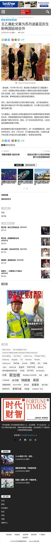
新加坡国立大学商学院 (29, 375)
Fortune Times (40, 356)
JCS (21, 359)
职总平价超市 (17, 385)
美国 (36, 380)
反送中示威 (31, 367)
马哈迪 (26, 389)
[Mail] (30, 440)
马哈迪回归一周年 (37, 389)
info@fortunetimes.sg (29, 435)
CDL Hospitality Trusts (20, 349)
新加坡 (8, 20)
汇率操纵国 (5, 380)
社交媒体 (4, 508)
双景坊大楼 (12, 367)
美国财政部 (6, 385)
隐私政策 (34, 535)
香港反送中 (6, 389)
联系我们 (25, 537)
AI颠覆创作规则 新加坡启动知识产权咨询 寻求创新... (8, 182)
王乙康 (8, 145)
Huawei (14, 360)
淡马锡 (15, 380)
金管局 (35, 384)
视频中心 (4, 523)
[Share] (35, 440)
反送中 (21, 367)
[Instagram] (25, 440)
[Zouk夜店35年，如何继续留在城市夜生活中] (7, 459)
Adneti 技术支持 (34, 541)
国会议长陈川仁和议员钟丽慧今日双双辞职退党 (38, 155)
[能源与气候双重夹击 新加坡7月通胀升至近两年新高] (42, 174)
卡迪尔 (4, 367)
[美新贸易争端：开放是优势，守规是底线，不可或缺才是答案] (7, 471)
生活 (2, 501)
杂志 (2, 212)
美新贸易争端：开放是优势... (26, 468)
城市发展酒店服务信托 (9, 371)
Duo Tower (17, 356)
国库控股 (40, 367)
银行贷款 (45, 385)
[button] (47, 12)
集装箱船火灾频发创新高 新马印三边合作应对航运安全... (25, 182)
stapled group (6, 363)
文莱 (13, 145)
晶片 (46, 375)
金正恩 (26, 385)
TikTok (16, 363)
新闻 (3, 20)
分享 (23, 40)
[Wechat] (15, 440)
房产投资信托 (40, 371)
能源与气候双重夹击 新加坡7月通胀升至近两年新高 (42, 182)
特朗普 (25, 380)
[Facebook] (20, 440)
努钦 (39, 363)
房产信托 (30, 371)
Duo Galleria (6, 356)
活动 (2, 515)
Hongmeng (5, 359)
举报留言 (17, 535)
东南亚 (14, 20)
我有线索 (9, 535)
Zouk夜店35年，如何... (24, 456)
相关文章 (19, 165)
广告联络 (42, 535)
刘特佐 (32, 363)
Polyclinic (37, 359)
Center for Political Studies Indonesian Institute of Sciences (20, 352)
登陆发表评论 (6, 199)
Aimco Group (6, 349)
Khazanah (29, 359)
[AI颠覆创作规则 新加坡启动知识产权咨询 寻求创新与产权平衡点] (9, 174)
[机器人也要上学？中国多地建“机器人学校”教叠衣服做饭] (7, 483)
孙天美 (22, 371)
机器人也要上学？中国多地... (26, 480)
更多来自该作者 (30, 165)
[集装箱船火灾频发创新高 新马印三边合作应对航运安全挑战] (25, 174)
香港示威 (17, 389)
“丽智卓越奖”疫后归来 (10, 154)
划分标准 (24, 363)
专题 (2, 519)
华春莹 (45, 363)
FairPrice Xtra (28, 356)
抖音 (4, 375)
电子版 (3, 216)
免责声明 (25, 535)
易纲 (40, 375)
